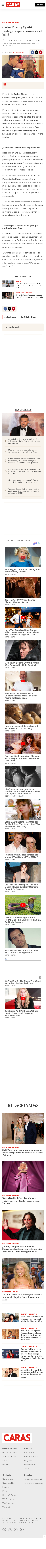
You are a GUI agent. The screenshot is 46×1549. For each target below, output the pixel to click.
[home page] (13, 4)
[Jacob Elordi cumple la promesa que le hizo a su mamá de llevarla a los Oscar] (10, 1372)
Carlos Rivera (10, 317)
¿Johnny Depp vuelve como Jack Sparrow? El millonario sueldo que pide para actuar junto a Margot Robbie (22, 1249)
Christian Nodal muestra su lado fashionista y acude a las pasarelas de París (29, 286)
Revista (40, 4)
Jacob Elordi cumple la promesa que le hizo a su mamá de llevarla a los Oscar (32, 1373)
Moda (18, 281)
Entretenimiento (10, 22)
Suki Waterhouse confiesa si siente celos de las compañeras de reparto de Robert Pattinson (22, 1153)
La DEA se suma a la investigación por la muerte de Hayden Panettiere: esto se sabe (22, 1297)
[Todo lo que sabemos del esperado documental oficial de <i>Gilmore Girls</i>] (10, 1318)
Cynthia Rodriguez (29, 317)
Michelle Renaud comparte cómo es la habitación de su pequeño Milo (29, 296)
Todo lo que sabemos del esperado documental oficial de (32, 1318)
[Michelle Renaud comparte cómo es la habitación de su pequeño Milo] (8, 295)
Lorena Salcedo (18, 52)
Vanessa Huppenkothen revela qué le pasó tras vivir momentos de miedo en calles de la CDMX (24, 491)
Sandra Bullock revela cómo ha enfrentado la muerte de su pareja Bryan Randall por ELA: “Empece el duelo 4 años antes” (32, 1355)
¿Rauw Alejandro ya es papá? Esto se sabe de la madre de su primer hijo (23, 481)
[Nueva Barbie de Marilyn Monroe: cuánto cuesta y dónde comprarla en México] (23, 1176)
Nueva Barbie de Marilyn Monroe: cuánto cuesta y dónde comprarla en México (20, 1201)
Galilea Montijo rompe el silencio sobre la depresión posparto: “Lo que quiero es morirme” (24, 471)
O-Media (6, 1475)
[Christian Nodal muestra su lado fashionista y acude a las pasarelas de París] (8, 283)
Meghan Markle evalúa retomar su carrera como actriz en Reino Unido (22, 451)
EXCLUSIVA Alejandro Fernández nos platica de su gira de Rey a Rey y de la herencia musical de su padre (31, 1335)
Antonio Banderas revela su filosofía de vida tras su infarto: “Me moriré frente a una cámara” (24, 441)
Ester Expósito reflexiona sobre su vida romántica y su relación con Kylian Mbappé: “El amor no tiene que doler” (24, 461)
